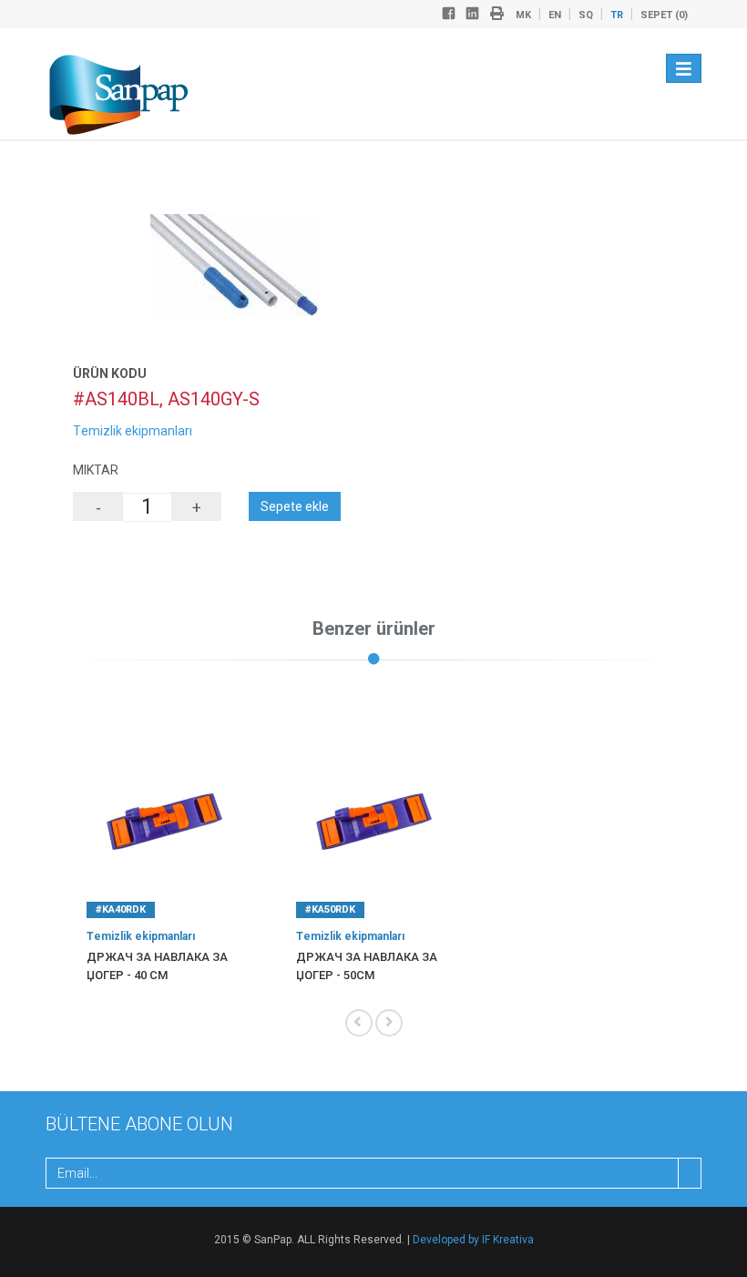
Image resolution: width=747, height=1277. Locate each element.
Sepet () (664, 15)
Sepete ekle (295, 506)
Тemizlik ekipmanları (132, 431)
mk (523, 15)
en (554, 15)
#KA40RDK (121, 909)
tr (616, 15)
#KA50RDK (330, 909)
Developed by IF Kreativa (473, 1239)
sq (585, 15)
